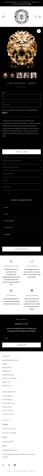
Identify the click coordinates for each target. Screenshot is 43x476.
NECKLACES (6, 367)
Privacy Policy (7, 407)
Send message (21, 249)
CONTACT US (7, 386)
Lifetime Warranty (8, 403)
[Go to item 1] (5, 75)
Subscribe (21, 345)
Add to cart (21, 152)
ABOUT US (6, 382)
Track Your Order (8, 414)
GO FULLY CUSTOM (9, 378)
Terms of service (7, 410)
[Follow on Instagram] (9, 465)
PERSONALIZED (8, 375)
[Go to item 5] (33, 75)
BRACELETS (6, 371)
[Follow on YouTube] (15, 465)
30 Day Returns (7, 396)
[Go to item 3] (19, 75)
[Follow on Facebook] (3, 465)
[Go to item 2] (12, 75)
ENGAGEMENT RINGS (10, 360)
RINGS (4, 364)
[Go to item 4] (26, 75)
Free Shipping (7, 399)
